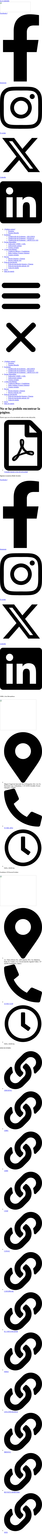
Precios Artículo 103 (14, 260)
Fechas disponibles (10, 242)
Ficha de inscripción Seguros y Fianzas (20, 264)
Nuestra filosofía (13, 233)
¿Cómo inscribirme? (10, 249)
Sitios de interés (9, 271)
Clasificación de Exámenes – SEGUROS (21, 236)
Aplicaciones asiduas (15, 246)
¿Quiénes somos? (9, 229)
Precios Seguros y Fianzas (16, 258)
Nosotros (11, 231)
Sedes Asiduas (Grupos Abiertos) (18, 253)
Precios (6, 257)
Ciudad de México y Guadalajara (18, 251)
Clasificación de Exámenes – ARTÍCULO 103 (23, 240)
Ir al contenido (4, 1)
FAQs (6, 269)
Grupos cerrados (13, 247)
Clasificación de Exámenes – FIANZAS (21, 238)
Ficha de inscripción (10, 262)
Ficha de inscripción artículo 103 (18, 266)
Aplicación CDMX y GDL (17, 244)
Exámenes (7, 235)
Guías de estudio (13, 268)
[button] (21, 316)
